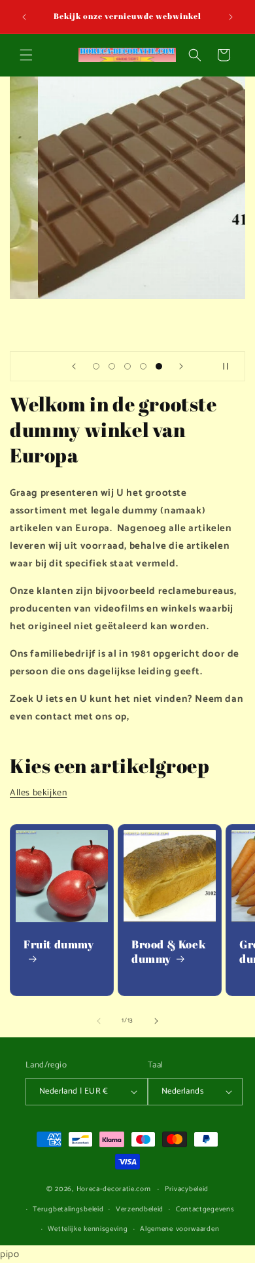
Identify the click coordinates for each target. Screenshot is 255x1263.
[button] (26, 55)
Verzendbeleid (139, 1209)
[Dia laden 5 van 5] (159, 366)
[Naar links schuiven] (98, 1021)
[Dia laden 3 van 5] (127, 366)
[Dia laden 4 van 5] (143, 366)
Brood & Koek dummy (168, 951)
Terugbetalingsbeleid (68, 1209)
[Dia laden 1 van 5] (96, 366)
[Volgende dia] (181, 366)
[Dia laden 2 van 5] (112, 366)
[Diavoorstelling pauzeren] (230, 366)
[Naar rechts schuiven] (156, 1021)
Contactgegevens (205, 1209)
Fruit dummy (59, 944)
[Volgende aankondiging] (230, 17)
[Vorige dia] (74, 366)
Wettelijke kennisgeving (88, 1229)
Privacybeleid (187, 1189)
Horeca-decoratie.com (113, 1189)
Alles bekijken (38, 793)
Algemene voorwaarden (179, 1229)
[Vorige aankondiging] (24, 17)
